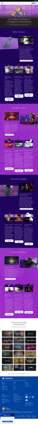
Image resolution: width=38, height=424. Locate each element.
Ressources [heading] (15, 394)
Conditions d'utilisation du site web (23, 416)
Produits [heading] (15, 382)
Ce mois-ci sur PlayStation (8, 380)
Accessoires (15, 3)
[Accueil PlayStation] (2, 3)
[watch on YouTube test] (31, 43)
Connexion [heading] (27, 394)
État (2, 398)
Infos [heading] (3, 382)
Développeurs (15, 400)
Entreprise (3, 388)
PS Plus (12, 3)
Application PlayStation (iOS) (28, 402)
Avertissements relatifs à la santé (18, 399)
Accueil (3, 380)
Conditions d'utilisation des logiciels (29, 416)
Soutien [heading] (3, 394)
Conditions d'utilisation (16, 395)
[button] (26, 40)
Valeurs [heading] (26, 382)
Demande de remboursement (6, 401)
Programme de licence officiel (17, 401)
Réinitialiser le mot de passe (5, 400)
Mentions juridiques (15, 416)
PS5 (7, 3)
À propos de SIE (4, 383)
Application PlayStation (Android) (29, 403)
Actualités (19, 3)
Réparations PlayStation (5, 399)
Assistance (23, 3)
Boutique (5, 3)
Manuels (3, 402)
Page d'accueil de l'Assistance (6, 395)
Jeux (9, 3)
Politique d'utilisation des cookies (33, 416)
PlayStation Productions (5, 387)
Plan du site (26, 416)
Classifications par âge (16, 398)
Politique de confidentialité (19, 416)
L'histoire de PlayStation (5, 389)
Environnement (27, 383)
